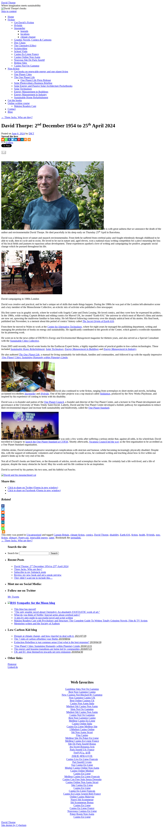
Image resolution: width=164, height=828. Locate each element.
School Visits (20, 51)
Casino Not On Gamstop (26, 65)
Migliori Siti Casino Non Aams (82, 706)
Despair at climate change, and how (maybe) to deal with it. (44, 636)
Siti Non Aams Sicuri (82, 732)
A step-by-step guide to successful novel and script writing (43, 617)
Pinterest (12, 664)
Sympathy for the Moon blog (36, 603)
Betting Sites (20, 63)
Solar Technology (23, 88)
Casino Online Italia (82, 723)
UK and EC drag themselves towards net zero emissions (42, 652)
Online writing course (19, 103)
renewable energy (39, 537)
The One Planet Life (24, 77)
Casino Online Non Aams (27, 57)
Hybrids (18, 25)
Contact (12, 109)
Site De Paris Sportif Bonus (82, 743)
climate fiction (77, 534)
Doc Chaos (19, 42)
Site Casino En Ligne (82, 785)
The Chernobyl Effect (25, 45)
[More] (29, 139)
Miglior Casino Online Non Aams (82, 767)
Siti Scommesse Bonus (82, 802)
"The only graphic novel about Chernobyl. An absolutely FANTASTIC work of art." (57, 612)
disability (114, 534)
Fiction (11, 19)
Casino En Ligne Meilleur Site (82, 726)
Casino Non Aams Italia (82, 703)
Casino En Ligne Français (82, 791)
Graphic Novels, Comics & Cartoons (32, 39)
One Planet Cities (23, 74)
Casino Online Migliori (82, 770)
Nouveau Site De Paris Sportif (29, 60)
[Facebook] (9, 139)
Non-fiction (13, 68)
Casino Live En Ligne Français (82, 759)
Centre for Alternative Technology (64, 326)
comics (89, 534)
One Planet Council (54, 402)
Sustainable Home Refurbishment (31, 97)
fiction (134, 534)
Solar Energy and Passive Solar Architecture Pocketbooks (43, 86)
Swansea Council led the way (104, 441)
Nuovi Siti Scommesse (82, 799)
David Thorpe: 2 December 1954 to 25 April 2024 (41, 566)
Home (11, 16)
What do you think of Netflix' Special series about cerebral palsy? (47, 615)
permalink (76, 537)
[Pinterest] (18, 139)
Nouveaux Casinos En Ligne (82, 811)
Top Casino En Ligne (82, 765)
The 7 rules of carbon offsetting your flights (36, 639)
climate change (28, 37)
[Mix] (25, 139)
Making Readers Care (25, 106)
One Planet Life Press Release (35, 80)
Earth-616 (125, 534)
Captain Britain (61, 534)
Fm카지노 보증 (82, 752)
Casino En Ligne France (26, 54)
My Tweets (13, 596)
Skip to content (8, 11)
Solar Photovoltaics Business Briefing (33, 83)
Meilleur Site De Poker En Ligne (82, 738)
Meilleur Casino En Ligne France (82, 741)
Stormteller (19, 28)
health (142, 534)
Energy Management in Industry (30, 94)
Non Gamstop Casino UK (82, 697)
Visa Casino (82, 735)
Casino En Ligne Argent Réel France (82, 793)
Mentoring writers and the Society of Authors (37, 623)
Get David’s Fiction (24, 22)
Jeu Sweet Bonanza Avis (82, 746)
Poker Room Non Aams (82, 814)
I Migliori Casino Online (82, 729)
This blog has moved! (25, 609)
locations (24, 34)
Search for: (13, 553)
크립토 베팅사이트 (82, 756)
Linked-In (13, 667)
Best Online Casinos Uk (82, 700)
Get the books (15, 100)
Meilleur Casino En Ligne (82, 720)
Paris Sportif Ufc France (82, 749)
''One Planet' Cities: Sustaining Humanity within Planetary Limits (47, 646)
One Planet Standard (98, 407)
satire (51, 537)
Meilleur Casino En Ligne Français (82, 776)
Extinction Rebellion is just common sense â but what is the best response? (51, 642)
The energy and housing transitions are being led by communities (47, 649)
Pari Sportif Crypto (82, 762)
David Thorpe (8, 2)
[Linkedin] (15, 139)
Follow (9, 142)
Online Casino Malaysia (82, 796)
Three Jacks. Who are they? (17, 117)
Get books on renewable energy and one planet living (41, 71)
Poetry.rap (23, 537)
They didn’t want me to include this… (33, 578)
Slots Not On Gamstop (82, 709)
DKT (31, 133)
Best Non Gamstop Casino (82, 692)
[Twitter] (12, 139)
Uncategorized (34, 534)
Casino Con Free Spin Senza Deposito (82, 779)
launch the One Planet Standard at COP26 (46, 441)
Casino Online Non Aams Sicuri (82, 782)
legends (24, 31)
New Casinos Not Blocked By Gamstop (82, 694)
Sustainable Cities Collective (24, 340)
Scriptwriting (20, 48)
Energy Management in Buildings (31, 91)
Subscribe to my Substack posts (30, 572)
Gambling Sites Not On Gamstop (82, 689)
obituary (13, 537)
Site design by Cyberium (13, 825)
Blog (10, 112)
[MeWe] (22, 139)
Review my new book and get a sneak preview (38, 575)
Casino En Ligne (82, 773)
